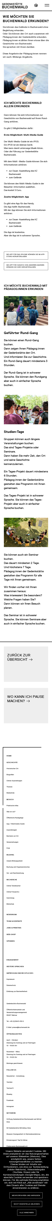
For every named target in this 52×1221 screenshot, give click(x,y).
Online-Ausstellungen (14, 781)
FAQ (8, 848)
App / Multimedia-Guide (16, 824)
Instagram (10, 1106)
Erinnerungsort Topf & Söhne (17, 1140)
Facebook (10, 1100)
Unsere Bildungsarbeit (15, 861)
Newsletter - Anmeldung (15, 1076)
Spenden (11, 941)
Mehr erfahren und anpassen (26, 1195)
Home (9, 756)
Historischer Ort (12, 768)
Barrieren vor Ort (13, 836)
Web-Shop (11, 934)
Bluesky (9, 1094)
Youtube (9, 1082)
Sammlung (10, 898)
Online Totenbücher (14, 886)
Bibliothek (10, 904)
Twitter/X (10, 1088)
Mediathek (10, 793)
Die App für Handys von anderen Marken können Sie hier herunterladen (25, 266)
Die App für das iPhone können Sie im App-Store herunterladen (25, 255)
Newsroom (12, 914)
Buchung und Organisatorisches (18, 867)
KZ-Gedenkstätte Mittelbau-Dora (19, 1128)
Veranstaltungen (12, 842)
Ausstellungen (12, 830)
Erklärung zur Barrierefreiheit (17, 991)
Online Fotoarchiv (13, 892)
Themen (9, 787)
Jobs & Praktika (14, 928)
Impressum (11, 979)
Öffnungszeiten (14, 1034)
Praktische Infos (12, 806)
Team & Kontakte (14, 921)
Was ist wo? (11, 812)
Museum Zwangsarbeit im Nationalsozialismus (23, 1134)
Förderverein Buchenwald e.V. (17, 1146)
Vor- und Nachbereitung (15, 873)
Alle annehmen (27, 1213)
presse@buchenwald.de (21, 1027)
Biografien (10, 775)
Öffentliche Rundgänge (15, 818)
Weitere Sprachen (15, 966)
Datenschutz (11, 985)
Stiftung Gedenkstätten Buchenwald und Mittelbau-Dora (26, 1120)
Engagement (12, 960)
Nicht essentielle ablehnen (27, 1204)
